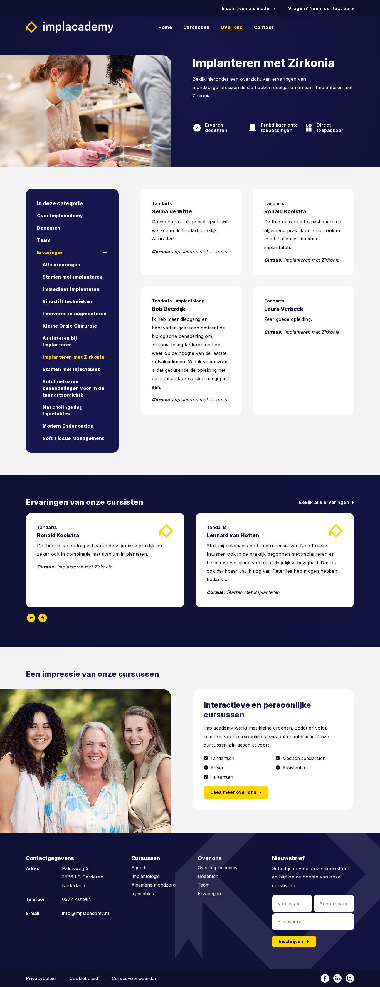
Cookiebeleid (84, 978)
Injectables (142, 893)
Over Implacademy (60, 215)
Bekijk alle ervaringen (326, 502)
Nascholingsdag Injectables (63, 410)
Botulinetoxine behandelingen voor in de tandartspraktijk (73, 388)
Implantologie (145, 876)
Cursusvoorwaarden (134, 978)
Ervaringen (50, 252)
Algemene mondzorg (153, 885)
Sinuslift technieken (67, 301)
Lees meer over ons (237, 792)
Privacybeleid (41, 978)
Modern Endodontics (68, 426)
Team (44, 240)
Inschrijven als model (249, 8)
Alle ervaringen (61, 264)
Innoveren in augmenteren (75, 313)
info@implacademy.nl (85, 913)
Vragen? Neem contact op (321, 8)
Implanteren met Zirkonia (73, 357)
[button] (100, 252)
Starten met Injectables (72, 369)
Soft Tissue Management (73, 438)
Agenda (139, 867)
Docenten (48, 228)
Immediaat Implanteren (71, 289)
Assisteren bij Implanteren (60, 341)
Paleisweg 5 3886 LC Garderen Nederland (82, 877)
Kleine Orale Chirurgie (70, 326)
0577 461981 (76, 899)
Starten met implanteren (73, 277)
